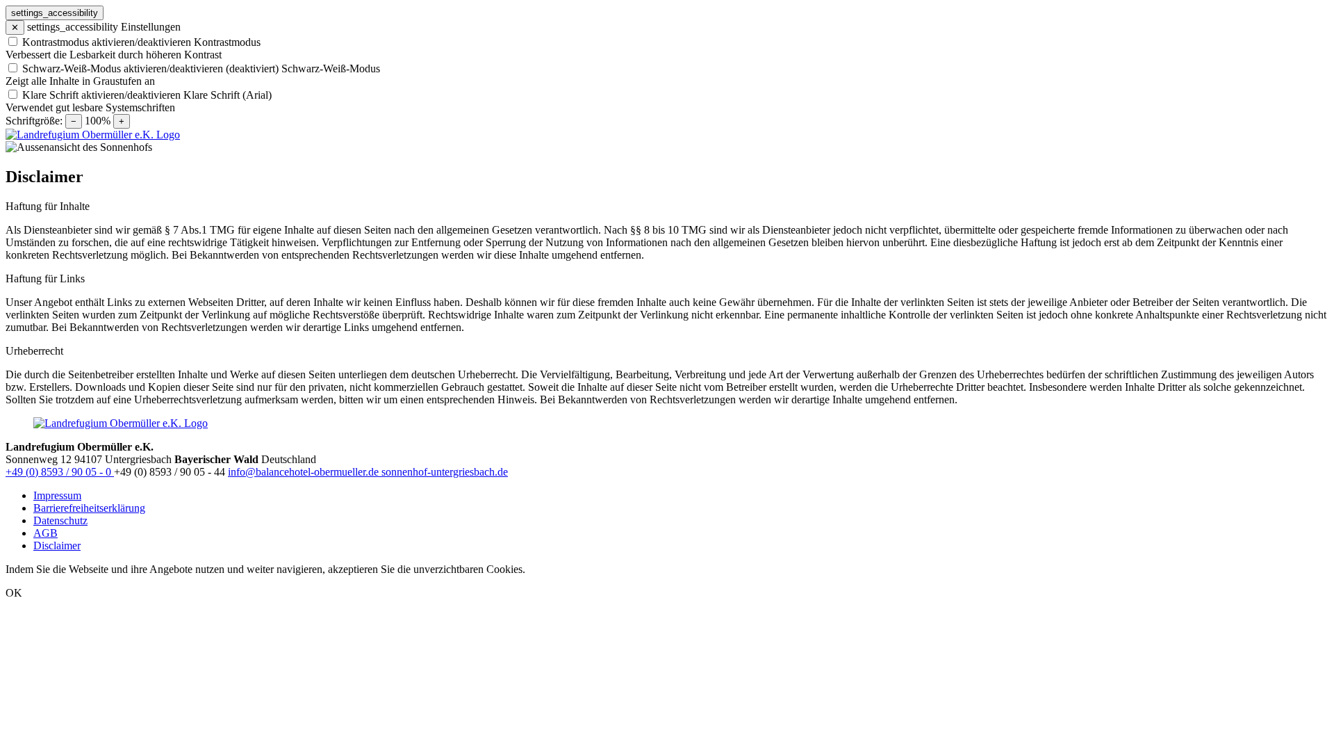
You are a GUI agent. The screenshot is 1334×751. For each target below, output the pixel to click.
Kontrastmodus (227, 42)
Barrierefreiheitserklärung (89, 508)
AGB (45, 533)
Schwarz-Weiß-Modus (330, 68)
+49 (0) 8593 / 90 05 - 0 (60, 472)
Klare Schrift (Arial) (227, 95)
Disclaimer (57, 545)
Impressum (57, 495)
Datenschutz (60, 520)
